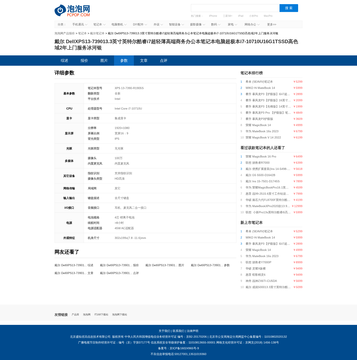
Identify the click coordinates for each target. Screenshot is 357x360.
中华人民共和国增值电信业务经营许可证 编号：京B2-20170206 (166, 336)
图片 (104, 60)
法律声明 (192, 331)
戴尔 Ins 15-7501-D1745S (263, 181)
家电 (231, 24)
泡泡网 (86, 314)
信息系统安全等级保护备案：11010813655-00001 (183, 342)
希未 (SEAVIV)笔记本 (259, 81)
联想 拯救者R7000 (258, 162)
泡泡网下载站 (119, 314)
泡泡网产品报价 (76, 13)
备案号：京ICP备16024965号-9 (178, 348)
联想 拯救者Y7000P (258, 262)
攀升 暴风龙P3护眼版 (259, 118)
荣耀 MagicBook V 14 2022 (263, 137)
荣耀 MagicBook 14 (258, 125)
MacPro (268, 15)
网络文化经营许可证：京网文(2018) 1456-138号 (247, 342)
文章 (144, 60)
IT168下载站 (101, 314)
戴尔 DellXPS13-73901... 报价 (119, 265)
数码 (214, 24)
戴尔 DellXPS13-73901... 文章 (74, 273)
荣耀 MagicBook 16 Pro (261, 156)
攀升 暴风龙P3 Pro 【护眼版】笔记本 (270, 112)
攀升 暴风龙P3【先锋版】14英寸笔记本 (271, 106)
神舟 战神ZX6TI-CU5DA (261, 281)
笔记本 (97, 24)
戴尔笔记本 (97, 33)
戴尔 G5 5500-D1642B (260, 175)
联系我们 (178, 331)
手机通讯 (78, 24)
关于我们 (164, 331)
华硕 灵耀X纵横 (256, 268)
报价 (84, 60)
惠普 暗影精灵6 (255, 274)
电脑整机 (117, 24)
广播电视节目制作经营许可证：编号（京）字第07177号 (114, 342)
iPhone (213, 15)
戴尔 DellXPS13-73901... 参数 (210, 265)
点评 (163, 60)
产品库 (75, 314)
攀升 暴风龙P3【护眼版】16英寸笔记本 (271, 100)
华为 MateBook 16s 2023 (262, 131)
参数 (124, 60)
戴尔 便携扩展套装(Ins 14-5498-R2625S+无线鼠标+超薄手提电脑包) (290, 168)
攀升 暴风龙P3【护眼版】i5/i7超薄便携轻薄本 (275, 94)
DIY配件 (138, 24)
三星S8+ (227, 15)
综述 (64, 60)
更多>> (271, 24)
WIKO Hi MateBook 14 (260, 87)
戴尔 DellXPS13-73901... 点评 (119, 273)
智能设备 (175, 24)
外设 (156, 24)
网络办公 (250, 24)
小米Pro (253, 15)
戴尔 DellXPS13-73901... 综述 (74, 265)
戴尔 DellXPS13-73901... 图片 (164, 265)
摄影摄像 (196, 24)
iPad (240, 15)
